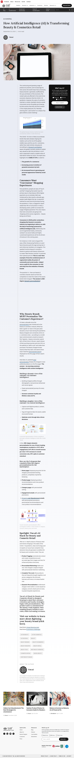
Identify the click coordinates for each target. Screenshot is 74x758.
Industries (31, 5)
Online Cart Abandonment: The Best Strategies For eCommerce (13, 710)
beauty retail (37, 646)
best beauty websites (37, 649)
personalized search (35, 351)
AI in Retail (7, 19)
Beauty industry (25, 646)
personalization (24, 324)
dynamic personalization (32, 281)
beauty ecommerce (38, 642)
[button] (6, 2)
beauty (33, 638)
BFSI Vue (64, 97)
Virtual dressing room (32, 627)
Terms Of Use (62, 756)
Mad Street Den (7, 730)
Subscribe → (60, 107)
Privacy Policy (44, 756)
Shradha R (53, 713)
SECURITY (69, 756)
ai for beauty (24, 634)
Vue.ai (11, 37)
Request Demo (67, 5)
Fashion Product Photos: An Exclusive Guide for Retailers (36, 709)
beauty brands (25, 642)
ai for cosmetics (36, 634)
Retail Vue (56, 97)
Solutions (24, 5)
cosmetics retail (25, 653)
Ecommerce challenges (33, 629)
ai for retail (24, 638)
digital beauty (38, 653)
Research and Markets (35, 147)
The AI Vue (60, 99)
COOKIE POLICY (53, 756)
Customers (39, 5)
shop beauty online (26, 657)
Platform (18, 5)
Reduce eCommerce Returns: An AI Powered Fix (59, 709)
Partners (46, 5)
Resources (52, 5)
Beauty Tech (24, 649)
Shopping (31, 498)
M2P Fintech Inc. (10, 756)
